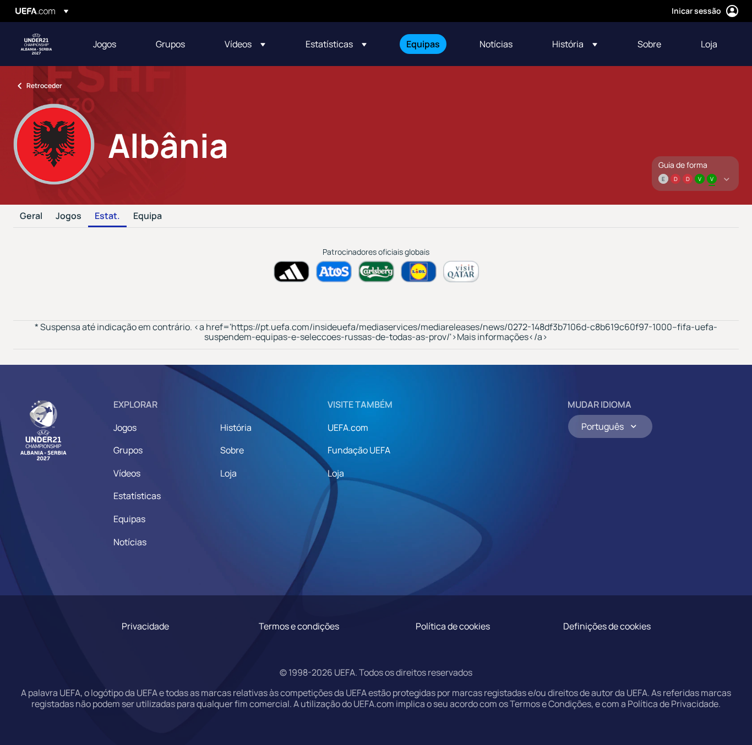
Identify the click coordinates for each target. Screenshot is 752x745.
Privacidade (145, 626)
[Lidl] (419, 271)
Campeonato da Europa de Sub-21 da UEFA (36, 44)
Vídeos (126, 473)
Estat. (107, 216)
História (236, 427)
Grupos (128, 450)
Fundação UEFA (359, 450)
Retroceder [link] (44, 85)
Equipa (147, 216)
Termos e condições (299, 626)
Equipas (129, 519)
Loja (228, 473)
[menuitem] (110, 44)
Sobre (232, 450)
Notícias (129, 542)
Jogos (68, 216)
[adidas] (291, 271)
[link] (104, 44)
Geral (31, 216)
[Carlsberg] (376, 271)
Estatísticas (137, 496)
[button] (245, 44)
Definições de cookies (607, 626)
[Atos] (334, 271)
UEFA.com (348, 427)
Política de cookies (453, 626)
